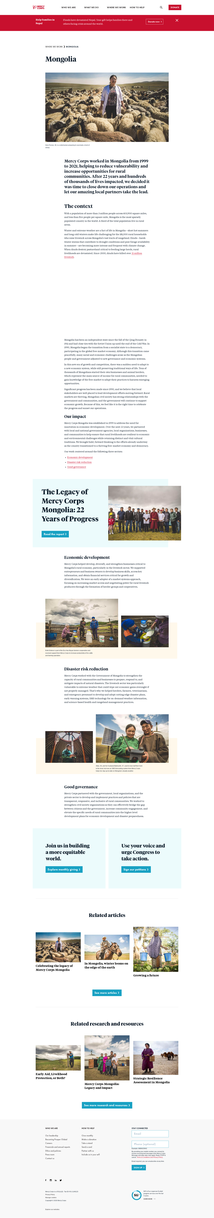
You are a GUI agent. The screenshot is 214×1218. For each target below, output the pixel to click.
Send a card (87, 1147)
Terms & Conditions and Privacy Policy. (150, 1157)
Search (161, 7)
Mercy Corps (39, 7)
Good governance (76, 467)
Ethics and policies (53, 1151)
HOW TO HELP (88, 1128)
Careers (48, 1143)
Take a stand (87, 1143)
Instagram (51, 1180)
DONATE (175, 7)
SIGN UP (138, 1167)
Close (177, 20)
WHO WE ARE (51, 1128)
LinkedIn (56, 1180)
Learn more (148, 1199)
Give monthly (87, 1135)
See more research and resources (105, 1105)
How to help (137, 7)
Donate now (154, 21)
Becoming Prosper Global (56, 1139)
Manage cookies (50, 1197)
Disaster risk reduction (79, 462)
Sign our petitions (134, 869)
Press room (49, 1154)
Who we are (68, 7)
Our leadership (51, 1135)
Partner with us (88, 1151)
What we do (91, 7)
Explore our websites (52, 1209)
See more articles (105, 992)
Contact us (49, 1158)
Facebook (46, 1180)
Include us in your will (91, 1154)
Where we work (116, 7)
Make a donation (89, 1139)
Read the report (54, 534)
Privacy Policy (50, 1194)
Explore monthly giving (63, 869)
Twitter (61, 1180)
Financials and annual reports (57, 1147)
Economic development (80, 457)
